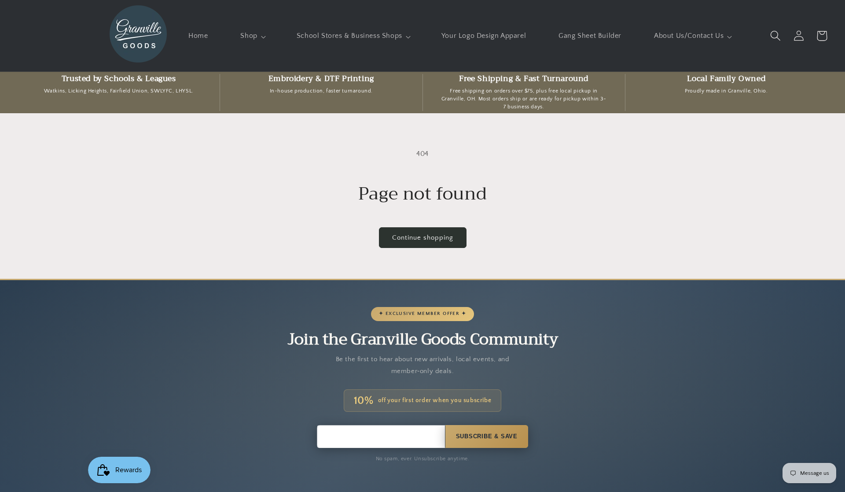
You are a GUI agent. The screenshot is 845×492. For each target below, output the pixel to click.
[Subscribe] (486, 436)
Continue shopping (422, 237)
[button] (252, 36)
